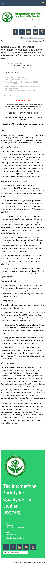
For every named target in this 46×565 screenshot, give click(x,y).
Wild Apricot (24, 562)
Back (5, 41)
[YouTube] (35, 32)
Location (9, 68)
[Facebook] (15, 32)
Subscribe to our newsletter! (15, 538)
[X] (22, 32)
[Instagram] (42, 32)
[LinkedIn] (28, 32)
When (10, 63)
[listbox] (35, 41)
